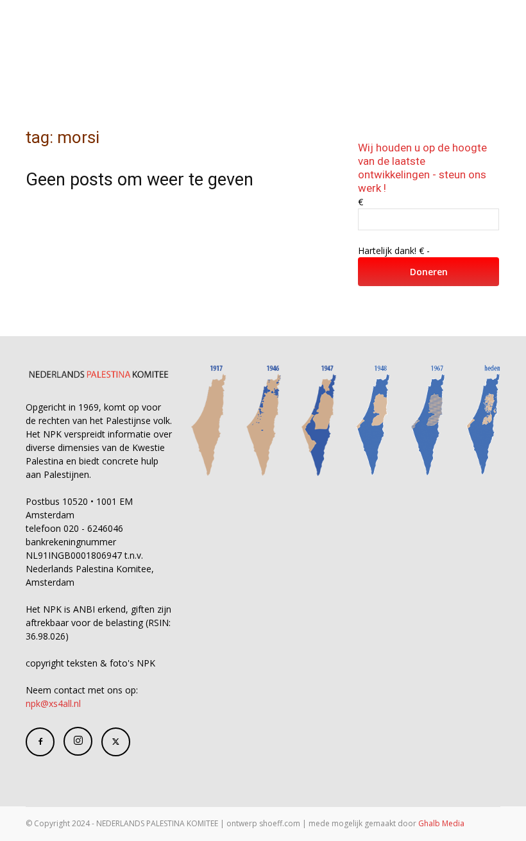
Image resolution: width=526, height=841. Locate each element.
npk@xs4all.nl (53, 703)
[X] (115, 741)
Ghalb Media (441, 823)
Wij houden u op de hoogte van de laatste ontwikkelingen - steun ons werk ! (422, 167)
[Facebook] (40, 741)
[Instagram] (78, 741)
